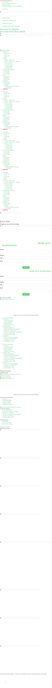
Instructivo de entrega (9, 333)
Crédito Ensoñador (8, 320)
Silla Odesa (8, 87)
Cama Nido (6, 71)
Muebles (6, 85)
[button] (5, 682)
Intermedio (6, 55)
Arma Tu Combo (8, 62)
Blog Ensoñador (8, 323)
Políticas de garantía (9, 327)
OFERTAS (5, 89)
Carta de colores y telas (9, 334)
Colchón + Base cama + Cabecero (12, 61)
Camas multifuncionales (8, 69)
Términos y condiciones (9, 330)
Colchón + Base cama (9, 59)
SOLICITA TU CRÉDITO (9, 29)
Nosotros (6, 319)
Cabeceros (5, 80)
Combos (5, 58)
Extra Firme (7, 53)
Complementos (6, 82)
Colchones (5, 51)
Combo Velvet (9, 65)
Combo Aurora (9, 64)
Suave (5, 57)
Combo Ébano (9, 66)
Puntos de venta (8, 322)
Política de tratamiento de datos (12, 329)
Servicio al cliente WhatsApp (11, 337)
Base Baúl (6, 78)
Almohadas (7, 83)
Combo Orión (9, 68)
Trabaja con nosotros (9, 324)
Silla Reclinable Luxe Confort (12, 86)
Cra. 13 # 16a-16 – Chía (9, 341)
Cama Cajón (7, 73)
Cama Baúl (6, 72)
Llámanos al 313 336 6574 (10, 338)
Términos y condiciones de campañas (13, 331)
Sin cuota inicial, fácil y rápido (12, 32)
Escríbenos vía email (9, 340)
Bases (4, 75)
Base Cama (7, 76)
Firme (5, 54)
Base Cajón (6, 79)
